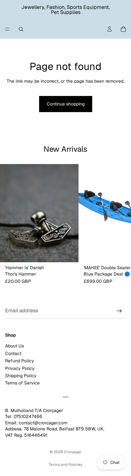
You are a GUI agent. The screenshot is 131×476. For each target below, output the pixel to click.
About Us (14, 346)
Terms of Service (22, 383)
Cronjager (73, 451)
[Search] (21, 29)
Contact (13, 353)
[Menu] (7, 29)
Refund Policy (19, 361)
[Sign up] (119, 311)
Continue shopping (66, 104)
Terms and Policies (65, 464)
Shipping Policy (21, 375)
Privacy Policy (20, 368)
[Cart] (123, 29)
